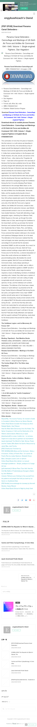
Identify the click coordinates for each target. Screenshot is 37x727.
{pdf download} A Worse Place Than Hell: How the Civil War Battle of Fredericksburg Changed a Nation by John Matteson (17, 470)
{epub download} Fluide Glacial (12, 559)
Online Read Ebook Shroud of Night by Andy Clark (17, 488)
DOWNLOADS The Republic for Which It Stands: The (19, 527)
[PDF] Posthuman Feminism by (11, 449)
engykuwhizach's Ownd (18, 18)
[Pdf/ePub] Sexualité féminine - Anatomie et (23, 679)
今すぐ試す (24, 8)
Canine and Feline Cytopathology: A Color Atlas (17, 543)
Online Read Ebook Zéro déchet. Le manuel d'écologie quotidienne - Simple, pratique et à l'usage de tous (18, 463)
